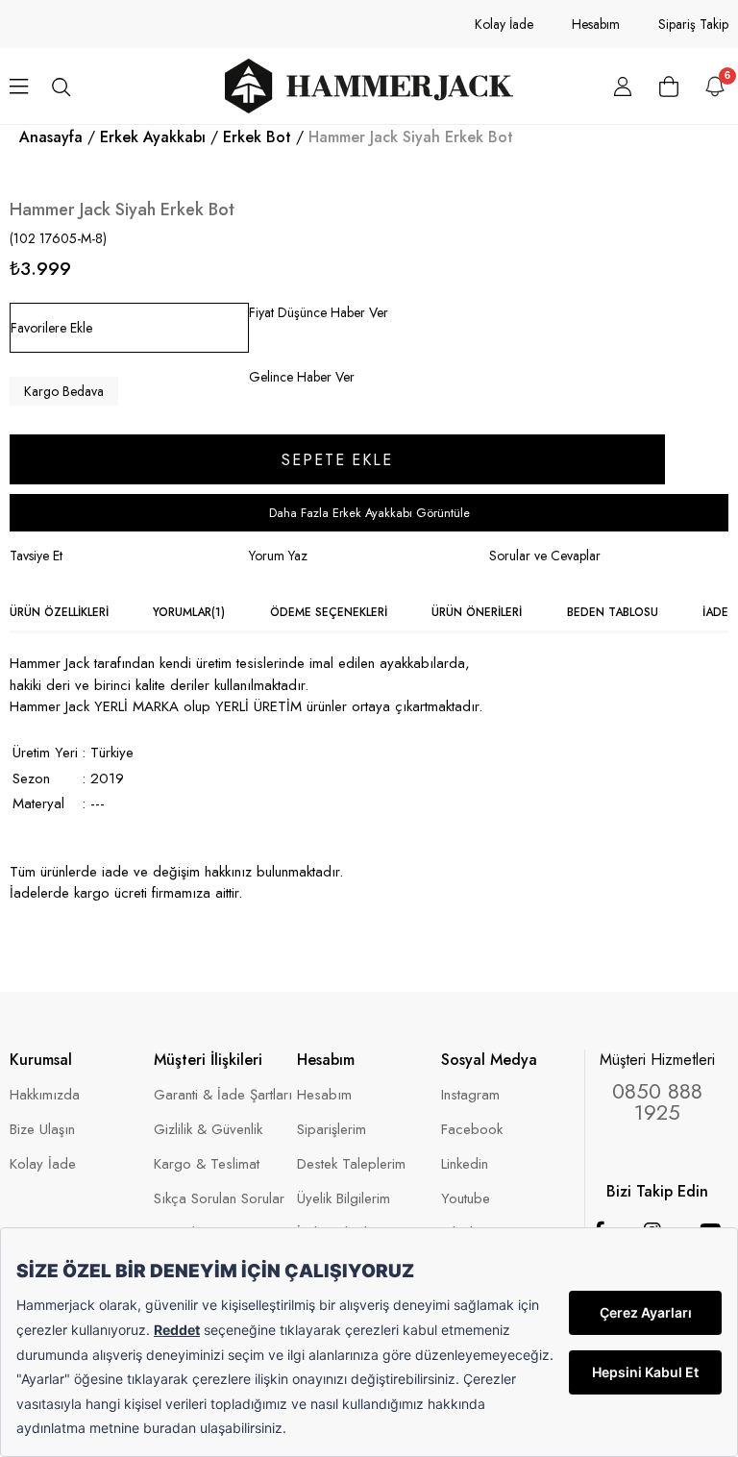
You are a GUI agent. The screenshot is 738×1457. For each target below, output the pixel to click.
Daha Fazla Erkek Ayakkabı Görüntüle (369, 513)
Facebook (472, 1130)
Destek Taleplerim (351, 1164)
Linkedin (464, 1164)
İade (715, 612)
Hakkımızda (45, 1095)
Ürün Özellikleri (59, 612)
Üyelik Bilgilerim (343, 1199)
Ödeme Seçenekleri (328, 612)
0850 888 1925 (657, 1101)
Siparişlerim (331, 1130)
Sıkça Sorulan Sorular (219, 1199)
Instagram (470, 1095)
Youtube (465, 1199)
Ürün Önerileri (476, 612)
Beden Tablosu (612, 612)
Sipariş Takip (693, 24)
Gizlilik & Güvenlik (208, 1130)
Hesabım (596, 24)
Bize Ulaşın (42, 1130)
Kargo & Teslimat (206, 1164)
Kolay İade (504, 24)
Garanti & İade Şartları (223, 1095)
